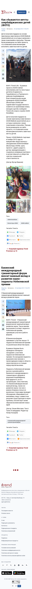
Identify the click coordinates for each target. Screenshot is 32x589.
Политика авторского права (9, 553)
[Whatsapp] (3, 565)
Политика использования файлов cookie (13, 555)
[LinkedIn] (22, 565)
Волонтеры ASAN (13, 223)
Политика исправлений (8, 531)
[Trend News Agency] (6, 485)
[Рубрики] (29, 12)
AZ (16, 586)
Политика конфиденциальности (10, 550)
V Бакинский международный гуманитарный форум (16, 421)
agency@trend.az (5, 502)
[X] (10, 565)
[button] (3, 50)
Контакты (4, 525)
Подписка (4, 538)
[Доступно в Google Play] (19, 573)
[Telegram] (18, 565)
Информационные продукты (9, 540)
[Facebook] (7, 565)
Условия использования (8, 547)
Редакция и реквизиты (8, 523)
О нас (3, 520)
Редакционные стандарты (9, 528)
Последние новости (7, 510)
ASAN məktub (25, 223)
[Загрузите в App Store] (6, 573)
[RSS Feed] (26, 565)
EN (12, 586)
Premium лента (5, 513)
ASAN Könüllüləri (12, 219)
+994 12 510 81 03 (6, 500)
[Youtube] (14, 565)
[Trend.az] (6, 12)
